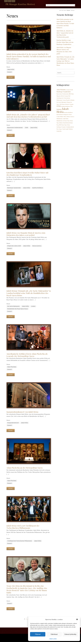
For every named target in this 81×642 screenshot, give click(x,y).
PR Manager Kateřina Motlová (20, 4)
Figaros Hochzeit (65, 104)
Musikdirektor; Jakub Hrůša (62, 118)
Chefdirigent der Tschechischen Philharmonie (19, 541)
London (33, 306)
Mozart (65, 116)
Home (68, 10)
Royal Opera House (66, 125)
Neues (8, 67)
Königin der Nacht (68, 114)
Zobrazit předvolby (70, 634)
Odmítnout (54, 634)
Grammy (71, 104)
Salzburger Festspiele (61, 127)
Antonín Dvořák (69, 89)
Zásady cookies (53, 638)
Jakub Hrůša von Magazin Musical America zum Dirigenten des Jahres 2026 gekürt (26, 234)
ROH (60, 125)
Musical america (36, 246)
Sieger (60, 129)
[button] (77, 619)
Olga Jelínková (60, 122)
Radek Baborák (66, 122)
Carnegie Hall (67, 96)
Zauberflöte (59, 131)
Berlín (62, 96)
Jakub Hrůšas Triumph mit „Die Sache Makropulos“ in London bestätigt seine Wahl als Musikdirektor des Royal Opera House (29, 293)
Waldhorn (71, 129)
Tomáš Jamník (65, 129)
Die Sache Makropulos (13, 306)
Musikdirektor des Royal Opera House (17, 309)
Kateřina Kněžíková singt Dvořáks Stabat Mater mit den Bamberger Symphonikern (27, 173)
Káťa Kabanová (60, 114)
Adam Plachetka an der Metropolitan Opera (24, 467)
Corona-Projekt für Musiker (68, 100)
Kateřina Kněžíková (37, 188)
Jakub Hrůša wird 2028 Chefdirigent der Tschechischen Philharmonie (23, 526)
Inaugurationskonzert (13, 422)
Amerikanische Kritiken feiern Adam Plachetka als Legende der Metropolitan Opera (27, 355)
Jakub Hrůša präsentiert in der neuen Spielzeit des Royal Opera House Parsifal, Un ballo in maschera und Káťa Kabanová (29, 56)
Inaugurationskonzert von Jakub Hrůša (22, 412)
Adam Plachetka (11, 367)
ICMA (26, 127)
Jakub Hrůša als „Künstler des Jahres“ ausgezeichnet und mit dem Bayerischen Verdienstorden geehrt (28, 115)
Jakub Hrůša (10, 69)
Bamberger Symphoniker (14, 188)
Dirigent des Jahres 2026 (14, 246)
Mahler (61, 116)
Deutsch (9, 72)
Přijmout (37, 634)
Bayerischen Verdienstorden (15, 127)
